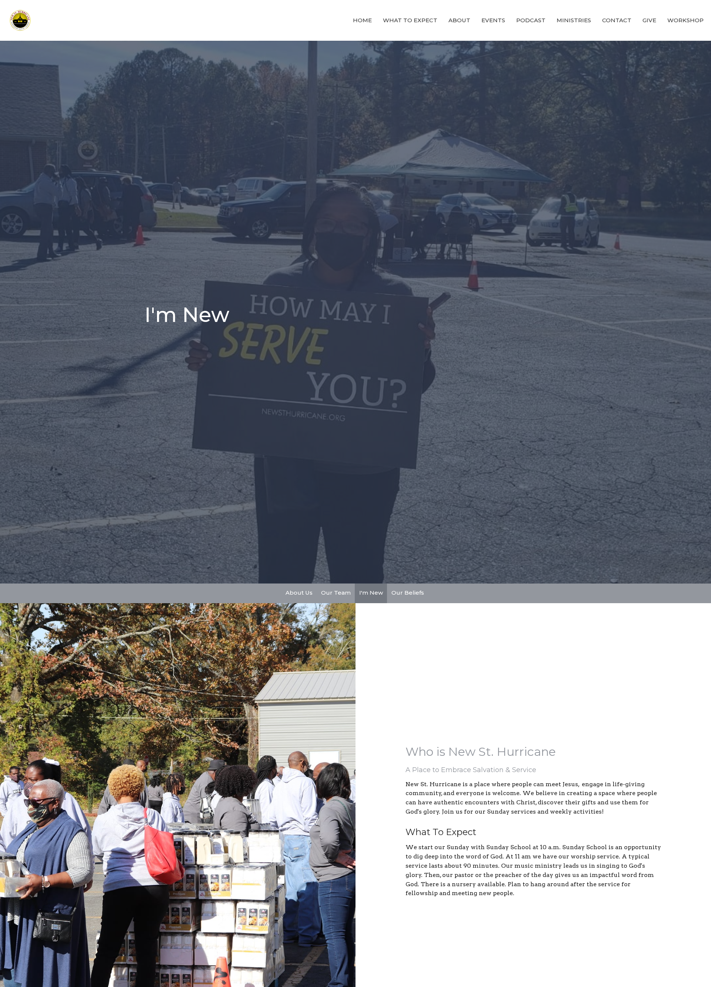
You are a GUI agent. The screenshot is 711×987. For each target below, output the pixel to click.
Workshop (685, 20)
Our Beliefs (407, 592)
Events (493, 20)
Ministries (574, 20)
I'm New (371, 592)
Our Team (336, 592)
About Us (299, 592)
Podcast (530, 20)
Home (362, 20)
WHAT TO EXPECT (410, 20)
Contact (616, 20)
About (459, 20)
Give (649, 20)
